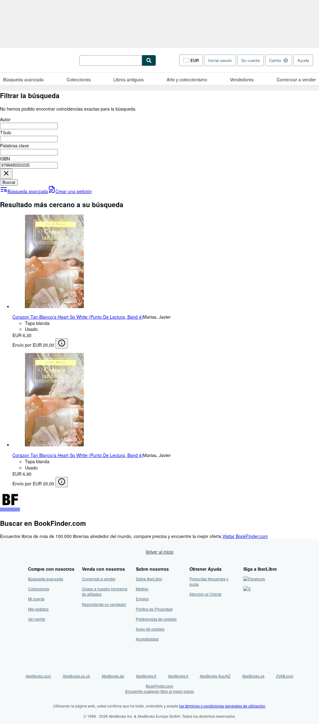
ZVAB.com (284, 676)
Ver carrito (36, 619)
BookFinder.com (159, 688)
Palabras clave (14, 145)
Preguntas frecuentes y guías (208, 581)
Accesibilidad (147, 638)
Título (5, 132)
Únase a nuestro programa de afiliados (104, 591)
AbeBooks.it (178, 676)
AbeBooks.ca (253, 676)
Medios (142, 588)
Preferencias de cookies (156, 619)
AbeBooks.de (113, 676)
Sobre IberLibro (149, 578)
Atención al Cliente (205, 594)
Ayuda (303, 60)
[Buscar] (149, 60)
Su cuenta (250, 60)
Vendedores (242, 79)
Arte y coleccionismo (187, 79)
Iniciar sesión (220, 60)
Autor (5, 119)
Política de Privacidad (154, 609)
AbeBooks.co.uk (76, 676)
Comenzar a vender (296, 79)
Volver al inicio (159, 552)
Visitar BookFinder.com (245, 536)
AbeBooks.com (38, 676)
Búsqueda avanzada (23, 79)
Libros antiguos (128, 79)
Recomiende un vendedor (104, 604)
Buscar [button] (8, 182)
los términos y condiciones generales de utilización (222, 705)
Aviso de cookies (150, 628)
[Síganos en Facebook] (254, 578)
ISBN (5, 158)
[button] (6, 174)
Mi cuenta (36, 598)
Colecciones (79, 79)
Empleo (142, 598)
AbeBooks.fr (146, 676)
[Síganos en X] (247, 588)
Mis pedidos (38, 609)
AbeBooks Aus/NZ (215, 676)
